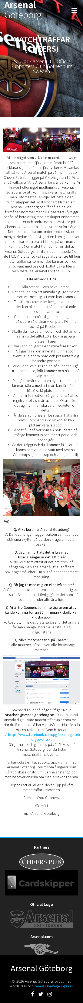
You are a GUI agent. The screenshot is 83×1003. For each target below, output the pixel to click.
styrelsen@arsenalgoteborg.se (29, 714)
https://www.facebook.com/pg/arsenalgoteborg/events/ (44, 737)
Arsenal (23, 10)
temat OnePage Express (53, 986)
